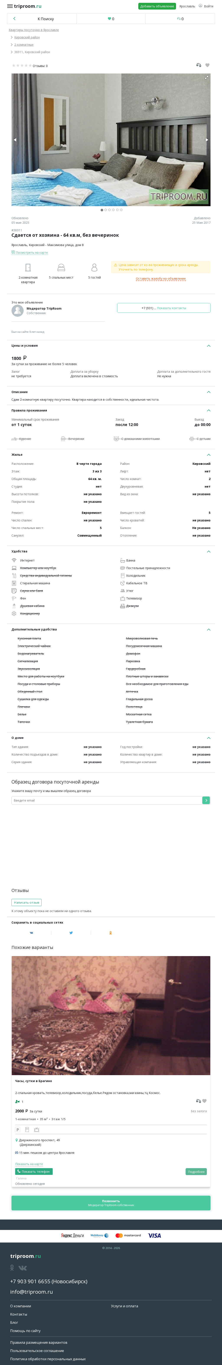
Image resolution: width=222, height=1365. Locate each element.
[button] (206, 6)
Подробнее (196, 1172)
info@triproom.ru (31, 1291)
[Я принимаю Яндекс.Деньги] (72, 1235)
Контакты (18, 1314)
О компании (20, 1306)
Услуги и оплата (124, 1306)
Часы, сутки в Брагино (33, 1081)
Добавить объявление (157, 6)
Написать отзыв (26, 902)
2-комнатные (24, 44)
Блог (14, 1322)
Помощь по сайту (25, 1330)
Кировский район (27, 37)
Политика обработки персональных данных (48, 1359)
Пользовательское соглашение (37, 1350)
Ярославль (19, 245)
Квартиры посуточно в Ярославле (34, 30)
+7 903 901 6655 (30, 1281)
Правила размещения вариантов (38, 1342)
